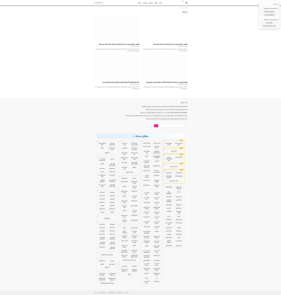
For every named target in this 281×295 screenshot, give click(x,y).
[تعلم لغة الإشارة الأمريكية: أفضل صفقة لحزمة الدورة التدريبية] (116, 67)
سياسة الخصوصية (103, 292)
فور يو (146, 245)
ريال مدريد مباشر (134, 187)
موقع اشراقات (178, 176)
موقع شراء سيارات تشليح (124, 251)
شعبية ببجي (157, 260)
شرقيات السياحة (169, 241)
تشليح (134, 245)
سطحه (124, 227)
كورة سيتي (124, 266)
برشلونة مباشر (124, 181)
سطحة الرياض (134, 227)
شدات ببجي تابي (146, 198)
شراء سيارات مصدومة (124, 256)
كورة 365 (134, 266)
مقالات (156, 3)
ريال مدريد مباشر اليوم (112, 143)
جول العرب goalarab (134, 270)
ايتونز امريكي (147, 202)
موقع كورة (107, 218)
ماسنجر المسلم (174, 166)
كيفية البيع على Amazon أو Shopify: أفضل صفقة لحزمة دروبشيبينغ (167, 82)
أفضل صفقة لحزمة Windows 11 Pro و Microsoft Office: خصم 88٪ (119, 44)
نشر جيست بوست (124, 143)
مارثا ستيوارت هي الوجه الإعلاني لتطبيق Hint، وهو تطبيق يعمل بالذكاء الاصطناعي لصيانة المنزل (166, 118)
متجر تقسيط (147, 216)
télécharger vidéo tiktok (107, 283)
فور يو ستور (147, 226)
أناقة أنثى (168, 211)
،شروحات (145, 3)
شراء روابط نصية (156, 147)
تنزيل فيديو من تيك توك (112, 274)
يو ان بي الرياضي (147, 176)
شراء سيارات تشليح (134, 251)
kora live (102, 192)
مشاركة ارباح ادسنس (169, 144)
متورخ (178, 216)
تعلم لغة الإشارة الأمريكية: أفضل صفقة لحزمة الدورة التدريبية (121, 82)
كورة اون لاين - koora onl (112, 180)
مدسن (168, 216)
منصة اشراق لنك (99, 2)
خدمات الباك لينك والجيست (134, 143)
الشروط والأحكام (111, 292)
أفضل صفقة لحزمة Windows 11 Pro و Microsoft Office (170, 44)
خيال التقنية (179, 196)
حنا (156, 278)
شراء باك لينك (156, 143)
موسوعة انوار (179, 245)
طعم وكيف (179, 234)
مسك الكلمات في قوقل (178, 187)
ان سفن (179, 191)
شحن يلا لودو (157, 255)
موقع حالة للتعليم (156, 181)
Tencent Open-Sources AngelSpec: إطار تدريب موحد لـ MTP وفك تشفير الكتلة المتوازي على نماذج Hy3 (163, 112)
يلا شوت (134, 178)
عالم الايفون (179, 204)
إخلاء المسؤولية (120, 292)
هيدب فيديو (169, 227)
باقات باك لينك (146, 146)
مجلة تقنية (156, 175)
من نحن (127, 292)
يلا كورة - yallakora (102, 180)
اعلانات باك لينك (124, 168)
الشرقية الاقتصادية (168, 200)
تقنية (146, 156)
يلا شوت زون (112, 264)
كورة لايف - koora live (112, 238)
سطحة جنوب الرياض (134, 241)
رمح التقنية (179, 231)
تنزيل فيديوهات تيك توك (112, 279)
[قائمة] (186, 2)
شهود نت (169, 234)
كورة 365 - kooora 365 (112, 185)
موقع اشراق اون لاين (169, 176)
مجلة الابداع (169, 219)
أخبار (160, 3)
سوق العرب (124, 148)
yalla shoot (124, 178)
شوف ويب (168, 196)
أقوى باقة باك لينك (134, 158)
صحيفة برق (169, 172)
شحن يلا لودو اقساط (147, 207)
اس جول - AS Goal (102, 185)
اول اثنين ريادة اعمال (178, 144)
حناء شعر (146, 273)
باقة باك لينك (178, 157)
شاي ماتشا (156, 281)
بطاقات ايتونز (146, 260)
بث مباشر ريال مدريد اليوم (124, 270)
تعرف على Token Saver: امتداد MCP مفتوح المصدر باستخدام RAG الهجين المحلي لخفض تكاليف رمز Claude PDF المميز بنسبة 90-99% (156, 115)
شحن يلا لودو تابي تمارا (147, 236)
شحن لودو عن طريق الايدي (146, 256)
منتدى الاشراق (156, 165)
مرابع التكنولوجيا (168, 192)
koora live (102, 168)
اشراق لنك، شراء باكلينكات (156, 152)
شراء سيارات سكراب (124, 246)
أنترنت (139, 3)
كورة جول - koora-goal (112, 164)
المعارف (179, 227)
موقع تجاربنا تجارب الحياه (134, 163)
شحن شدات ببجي (157, 251)
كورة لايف (112, 195)
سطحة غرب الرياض (124, 236)
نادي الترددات (179, 222)
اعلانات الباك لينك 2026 (147, 166)
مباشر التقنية (169, 237)
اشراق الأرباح (169, 245)
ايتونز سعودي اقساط (156, 207)
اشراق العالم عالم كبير (147, 161)
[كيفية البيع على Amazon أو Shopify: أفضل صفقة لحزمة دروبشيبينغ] (164, 67)
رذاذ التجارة (169, 231)
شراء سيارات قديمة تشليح (129, 260)
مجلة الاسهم (179, 200)
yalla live (107, 152)
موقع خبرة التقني (178, 212)
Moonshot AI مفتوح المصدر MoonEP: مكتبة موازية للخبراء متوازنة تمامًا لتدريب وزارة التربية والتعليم (164, 106)
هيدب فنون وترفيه (156, 185)
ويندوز (150, 3)
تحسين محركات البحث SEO (168, 159)
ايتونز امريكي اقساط (147, 241)
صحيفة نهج (179, 208)
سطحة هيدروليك (124, 231)
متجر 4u (157, 231)
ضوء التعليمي (178, 172)
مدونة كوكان (169, 204)
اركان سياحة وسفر (173, 180)
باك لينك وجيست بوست (156, 171)
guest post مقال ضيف (134, 148)
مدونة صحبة (179, 240)
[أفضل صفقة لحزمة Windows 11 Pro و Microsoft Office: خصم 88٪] (116, 29)
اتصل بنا (95, 292)
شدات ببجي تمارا (146, 193)
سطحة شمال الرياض (134, 236)
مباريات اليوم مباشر (134, 182)
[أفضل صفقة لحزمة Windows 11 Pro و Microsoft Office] (164, 29)
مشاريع (134, 167)
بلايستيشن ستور (156, 264)
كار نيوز (169, 208)
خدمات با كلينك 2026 (124, 158)
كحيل (186, 46)
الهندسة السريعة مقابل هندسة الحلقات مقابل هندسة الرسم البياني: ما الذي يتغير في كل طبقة (166, 109)
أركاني (178, 237)
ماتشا (146, 278)
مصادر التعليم (146, 170)
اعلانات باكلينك (129, 172)
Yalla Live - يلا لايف (102, 175)
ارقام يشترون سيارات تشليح (134, 256)
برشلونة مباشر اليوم (102, 143)
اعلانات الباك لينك (147, 152)
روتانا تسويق (179, 219)
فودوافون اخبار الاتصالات (156, 156)
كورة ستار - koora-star (102, 159)
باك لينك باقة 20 (134, 153)
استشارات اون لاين (168, 223)
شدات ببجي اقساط (156, 193)
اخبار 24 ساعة (146, 180)
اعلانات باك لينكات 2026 (107, 254)
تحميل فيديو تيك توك (102, 274)
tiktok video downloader (102, 279)
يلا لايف (129, 274)
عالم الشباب (174, 151)
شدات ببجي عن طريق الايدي (146, 232)
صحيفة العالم (146, 185)
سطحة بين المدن (134, 231)
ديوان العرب (124, 162)
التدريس (157, 161)
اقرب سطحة (124, 240)
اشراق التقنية (169, 187)
